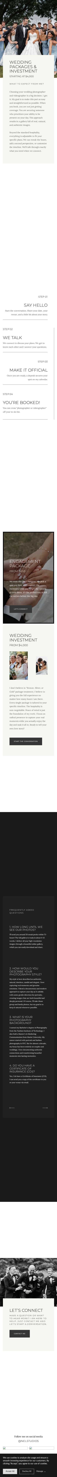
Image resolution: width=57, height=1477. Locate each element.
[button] (51, 20)
